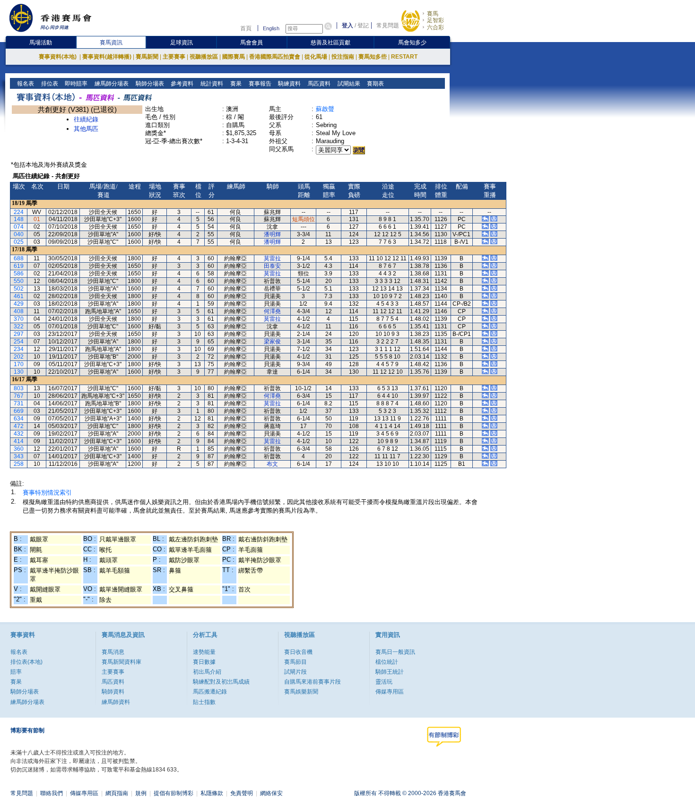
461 (19, 296)
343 (19, 456)
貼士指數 (204, 702)
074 (19, 226)
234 (19, 349)
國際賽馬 (233, 56)
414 (19, 441)
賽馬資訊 (111, 42)
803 (19, 388)
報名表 (25, 83)
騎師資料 (113, 691)
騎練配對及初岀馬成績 (221, 681)
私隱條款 (211, 793)
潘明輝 (272, 234)
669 (19, 411)
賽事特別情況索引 (47, 492)
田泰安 (272, 266)
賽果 (235, 83)
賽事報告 (259, 83)
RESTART (404, 56)
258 (19, 464)
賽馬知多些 (372, 56)
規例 (141, 793)
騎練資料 (289, 83)
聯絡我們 (51, 793)
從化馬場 (315, 56)
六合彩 (435, 27)
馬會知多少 (412, 42)
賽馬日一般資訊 (395, 652)
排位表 (49, 83)
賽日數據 (204, 662)
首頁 (246, 28)
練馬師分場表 (111, 83)
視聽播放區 (204, 56)
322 (19, 326)
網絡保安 (271, 793)
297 (19, 334)
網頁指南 (116, 793)
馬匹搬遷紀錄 (210, 691)
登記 (363, 25)
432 (19, 433)
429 (19, 303)
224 (19, 212)
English (271, 28)
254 (19, 341)
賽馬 (432, 13)
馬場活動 (40, 42)
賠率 (16, 671)
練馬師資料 (116, 702)
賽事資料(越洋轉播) (106, 56)
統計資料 (211, 83)
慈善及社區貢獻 (330, 42)
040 (19, 234)
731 (19, 403)
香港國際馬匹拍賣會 (274, 56)
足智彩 (435, 20)
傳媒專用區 (389, 691)
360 (19, 449)
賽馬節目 (295, 662)
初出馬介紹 (207, 671)
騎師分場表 (149, 83)
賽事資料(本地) (58, 56)
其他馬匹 (86, 128)
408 (19, 311)
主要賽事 (174, 56)
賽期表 (374, 83)
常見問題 (387, 25)
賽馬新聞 (147, 56)
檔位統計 (386, 662)
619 (19, 266)
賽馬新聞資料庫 (121, 662)
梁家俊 (272, 341)
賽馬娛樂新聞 (301, 691)
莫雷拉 (272, 258)
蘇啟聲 (325, 108)
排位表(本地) (26, 662)
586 (19, 273)
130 (19, 372)
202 (19, 356)
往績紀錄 (86, 119)
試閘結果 (348, 83)
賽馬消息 (113, 652)
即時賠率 (75, 83)
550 (19, 281)
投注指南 (342, 56)
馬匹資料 (318, 83)
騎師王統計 (389, 671)
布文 (272, 464)
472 (19, 426)
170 (19, 364)
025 (19, 242)
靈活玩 (383, 681)
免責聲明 (241, 793)
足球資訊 (181, 42)
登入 (347, 25)
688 (19, 258)
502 (19, 288)
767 (19, 396)
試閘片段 (295, 671)
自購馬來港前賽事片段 (312, 681)
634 (19, 418)
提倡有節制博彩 (173, 793)
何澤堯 (272, 311)
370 (19, 319)
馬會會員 (251, 42)
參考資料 (181, 83)
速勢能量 (204, 652)
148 (19, 219)
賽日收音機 (298, 652)
